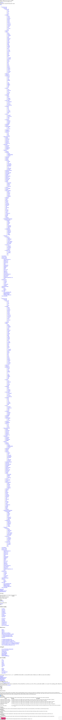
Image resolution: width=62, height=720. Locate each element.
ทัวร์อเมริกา (7, 236)
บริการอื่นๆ (3, 582)
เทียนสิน (8, 46)
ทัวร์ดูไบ (6, 137)
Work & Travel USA (7, 584)
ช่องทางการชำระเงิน (5, 650)
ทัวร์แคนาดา (7, 244)
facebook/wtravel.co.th (3, 677)
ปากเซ (8, 118)
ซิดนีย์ (8, 512)
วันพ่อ (4, 555)
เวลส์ (8, 162)
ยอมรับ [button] (1, 686)
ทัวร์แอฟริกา (7, 145)
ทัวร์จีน (6, 31)
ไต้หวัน (3, 663)
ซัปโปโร (8, 19)
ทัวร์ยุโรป (6, 151)
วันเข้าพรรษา (6, 276)
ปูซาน (8, 13)
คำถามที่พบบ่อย (4, 652)
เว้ (7, 81)
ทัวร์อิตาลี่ (7, 449)
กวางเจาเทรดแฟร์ (4, 671)
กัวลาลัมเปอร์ (9, 101)
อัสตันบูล (8, 475)
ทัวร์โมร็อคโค (7, 439)
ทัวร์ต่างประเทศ (4, 298)
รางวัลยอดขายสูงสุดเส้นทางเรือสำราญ (8, 640)
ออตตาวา (8, 249)
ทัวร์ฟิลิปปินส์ (7, 422)
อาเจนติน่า (9, 252)
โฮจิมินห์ (8, 84)
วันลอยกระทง (6, 262)
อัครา (8, 97)
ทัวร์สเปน (6, 159)
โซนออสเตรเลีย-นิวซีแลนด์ (8, 218)
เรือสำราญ (3, 670)
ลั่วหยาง (8, 66)
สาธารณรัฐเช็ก (7, 188)
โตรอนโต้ (8, 248)
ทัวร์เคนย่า (7, 146)
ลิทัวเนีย (6, 215)
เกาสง (8, 109)
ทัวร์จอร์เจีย (7, 179)
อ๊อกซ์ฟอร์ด (9, 457)
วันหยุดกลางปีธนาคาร (7, 565)
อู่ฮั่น (8, 62)
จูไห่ (8, 56)
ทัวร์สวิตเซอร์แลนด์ (8, 170)
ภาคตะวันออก (6, 284)
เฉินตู (8, 37)
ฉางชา (8, 36)
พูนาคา (8, 135)
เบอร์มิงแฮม (9, 168)
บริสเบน (8, 223)
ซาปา (8, 369)
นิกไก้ (8, 27)
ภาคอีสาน (5, 285)
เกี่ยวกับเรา (3, 287)
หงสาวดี (8, 92)
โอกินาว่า (8, 22)
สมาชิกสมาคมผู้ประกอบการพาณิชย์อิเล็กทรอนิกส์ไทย (10, 643)
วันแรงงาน (5, 270)
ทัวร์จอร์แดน (7, 138)
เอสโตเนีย (7, 217)
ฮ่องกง (3, 662)
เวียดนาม (3, 665)
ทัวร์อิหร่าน (7, 142)
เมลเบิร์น (8, 222)
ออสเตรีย (6, 189)
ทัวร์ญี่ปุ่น (6, 306)
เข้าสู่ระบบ (3, 637)
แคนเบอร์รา (9, 225)
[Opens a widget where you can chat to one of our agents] (3, 718)
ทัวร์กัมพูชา (7, 119)
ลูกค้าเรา (3, 631)
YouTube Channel (2, 680)
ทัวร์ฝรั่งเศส (7, 171)
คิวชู (8, 29)
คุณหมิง (8, 333)
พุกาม (8, 91)
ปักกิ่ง (8, 324)
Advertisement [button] (2, 714)
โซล (8, 10)
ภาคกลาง (5, 280)
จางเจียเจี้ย (9, 35)
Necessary (2, 695)
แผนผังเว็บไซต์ (4, 651)
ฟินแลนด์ (6, 200)
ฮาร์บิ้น (8, 45)
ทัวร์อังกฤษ (7, 160)
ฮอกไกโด (8, 18)
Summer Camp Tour (6, 293)
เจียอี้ (8, 404)
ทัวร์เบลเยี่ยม (7, 173)
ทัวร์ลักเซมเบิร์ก (7, 467)
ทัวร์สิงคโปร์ (7, 74)
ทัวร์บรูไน (6, 125)
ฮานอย (8, 368)
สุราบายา (8, 128)
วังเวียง (8, 117)
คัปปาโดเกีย (9, 182)
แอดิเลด (8, 227)
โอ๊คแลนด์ (8, 521)
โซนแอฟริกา (6, 144)
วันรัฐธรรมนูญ (6, 556)
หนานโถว (8, 111)
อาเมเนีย (6, 214)
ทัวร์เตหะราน (7, 143)
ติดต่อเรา (5, 289)
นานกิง (8, 47)
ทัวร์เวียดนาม (7, 75)
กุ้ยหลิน (8, 39)
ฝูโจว (8, 63)
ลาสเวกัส (8, 240)
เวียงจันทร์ (8, 115)
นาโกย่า (8, 26)
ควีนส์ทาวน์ (9, 231)
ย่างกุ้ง (8, 89)
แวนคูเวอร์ (9, 245)
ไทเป (8, 107)
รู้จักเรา (5, 288)
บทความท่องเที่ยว (4, 587)
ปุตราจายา (9, 395)
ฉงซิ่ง (8, 332)
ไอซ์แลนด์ (8, 196)
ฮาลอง (8, 79)
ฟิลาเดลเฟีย (9, 243)
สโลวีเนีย (6, 466)
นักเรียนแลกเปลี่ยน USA (7, 294)
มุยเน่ (8, 378)
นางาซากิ (8, 28)
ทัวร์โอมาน (7, 141)
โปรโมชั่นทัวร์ (4, 547)
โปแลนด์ (6, 180)
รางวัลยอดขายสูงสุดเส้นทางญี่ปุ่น (7, 635)
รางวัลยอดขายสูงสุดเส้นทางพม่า (7, 639)
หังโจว (8, 351)
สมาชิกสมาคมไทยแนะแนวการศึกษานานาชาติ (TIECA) (11, 642)
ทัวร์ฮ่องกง (7, 30)
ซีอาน (8, 48)
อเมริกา (3, 668)
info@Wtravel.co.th (3, 678)
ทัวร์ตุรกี (6, 181)
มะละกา (8, 102)
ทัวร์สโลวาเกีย (7, 178)
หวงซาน (8, 72)
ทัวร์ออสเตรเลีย (7, 511)
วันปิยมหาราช (6, 260)
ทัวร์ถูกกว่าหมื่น (4, 257)
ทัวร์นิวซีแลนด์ (7, 520)
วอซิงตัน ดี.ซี (9, 239)
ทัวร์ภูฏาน (7, 132)
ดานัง (8, 82)
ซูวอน (8, 11)
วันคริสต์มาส (6, 266)
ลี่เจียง (8, 44)
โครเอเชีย (7, 494)
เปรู (7, 546)
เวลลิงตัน (8, 234)
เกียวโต (8, 20)
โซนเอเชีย (5, 8)
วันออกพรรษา (6, 261)
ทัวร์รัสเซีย (7, 152)
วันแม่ (4, 278)
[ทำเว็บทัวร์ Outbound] (6, 682)
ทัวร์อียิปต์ (7, 440)
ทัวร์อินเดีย (7, 386)
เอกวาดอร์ (9, 251)
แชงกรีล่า (8, 360)
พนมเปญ (8, 413)
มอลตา (6, 503)
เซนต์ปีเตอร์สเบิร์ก (10, 154)
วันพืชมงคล (5, 271)
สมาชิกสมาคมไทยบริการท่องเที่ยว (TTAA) (8, 641)
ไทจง (8, 108)
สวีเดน (8, 191)
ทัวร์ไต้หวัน (7, 106)
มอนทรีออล (9, 538)
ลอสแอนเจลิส (9, 242)
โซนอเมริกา (5, 235)
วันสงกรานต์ (6, 269)
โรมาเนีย (6, 502)
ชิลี (7, 253)
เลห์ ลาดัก (8, 99)
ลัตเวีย (6, 216)
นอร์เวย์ (8, 485)
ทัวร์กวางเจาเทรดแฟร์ (5, 625)
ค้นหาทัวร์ (3, 616)
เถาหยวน (8, 110)
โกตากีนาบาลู (9, 396)
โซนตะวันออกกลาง (7, 136)
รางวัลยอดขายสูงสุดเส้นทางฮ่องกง (7, 636)
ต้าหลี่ (8, 43)
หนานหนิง (9, 71)
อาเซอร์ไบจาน (7, 213)
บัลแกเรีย (6, 209)
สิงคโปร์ (3, 664)
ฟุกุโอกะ (8, 21)
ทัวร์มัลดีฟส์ (7, 124)
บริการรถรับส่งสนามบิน (7, 583)
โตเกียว (8, 307)
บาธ (8, 458)
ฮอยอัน (8, 83)
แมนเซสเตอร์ (9, 164)
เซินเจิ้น (8, 55)
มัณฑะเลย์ (9, 90)
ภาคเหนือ (5, 573)
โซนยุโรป (5, 150)
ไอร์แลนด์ (8, 169)
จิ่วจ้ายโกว (9, 38)
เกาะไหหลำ (9, 57)
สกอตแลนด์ (9, 163)
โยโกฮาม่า (9, 25)
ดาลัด (8, 377)
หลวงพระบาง (9, 116)
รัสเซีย (3, 669)
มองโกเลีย (9, 350)
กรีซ (6, 208)
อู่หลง (8, 64)
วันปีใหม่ (5, 267)
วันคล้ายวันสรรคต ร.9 (7, 259)
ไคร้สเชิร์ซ (9, 232)
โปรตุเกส (6, 187)
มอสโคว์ (8, 153)
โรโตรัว (8, 233)
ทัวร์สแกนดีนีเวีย (8, 190)
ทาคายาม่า (9, 315)
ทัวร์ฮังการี (7, 177)
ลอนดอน (8, 161)
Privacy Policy (4, 654)
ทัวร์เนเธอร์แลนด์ (8, 172)
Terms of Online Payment (5, 655)
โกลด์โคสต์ (9, 226)
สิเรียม (8, 93)
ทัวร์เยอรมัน (7, 448)
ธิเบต (8, 54)
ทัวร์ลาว (6, 405)
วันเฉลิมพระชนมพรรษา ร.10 (8, 277)
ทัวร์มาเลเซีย (7, 100)
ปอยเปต (8, 414)
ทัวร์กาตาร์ (7, 431)
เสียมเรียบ (8, 120)
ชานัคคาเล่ (9, 186)
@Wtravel (1, 603)
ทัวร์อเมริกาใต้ (7, 250)
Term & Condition (4, 653)
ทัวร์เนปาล (7, 129)
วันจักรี (5, 268)
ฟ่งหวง (8, 65)
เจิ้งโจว (8, 61)
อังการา (8, 476)
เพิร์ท (8, 224)
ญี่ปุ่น (2, 659)
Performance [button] (2, 709)
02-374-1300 (2, 675)
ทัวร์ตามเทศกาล (4, 258)
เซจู (7, 12)
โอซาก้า (8, 17)
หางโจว (8, 70)
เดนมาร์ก (8, 195)
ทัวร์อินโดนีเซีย (7, 126)
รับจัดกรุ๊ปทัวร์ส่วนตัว (5, 286)
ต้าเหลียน (8, 342)
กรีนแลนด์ (7, 207)
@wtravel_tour (2, 679)
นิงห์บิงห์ (8, 80)
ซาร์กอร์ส (8, 155)
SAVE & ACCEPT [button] (3, 719)
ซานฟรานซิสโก (9, 241)
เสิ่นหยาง (8, 359)
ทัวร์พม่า (6, 88)
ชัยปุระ (8, 387)
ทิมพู (8, 134)
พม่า (2, 666)
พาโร (8, 133)
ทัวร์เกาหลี (7, 9)
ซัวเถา (8, 52)
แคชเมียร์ (8, 98)
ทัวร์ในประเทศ (4, 279)
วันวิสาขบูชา (6, 564)
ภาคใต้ (5, 574)
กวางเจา (8, 341)
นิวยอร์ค (8, 529)
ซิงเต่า (8, 53)
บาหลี (8, 127)
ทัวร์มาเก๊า (7, 73)
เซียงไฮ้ (8, 34)
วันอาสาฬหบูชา (6, 275)
